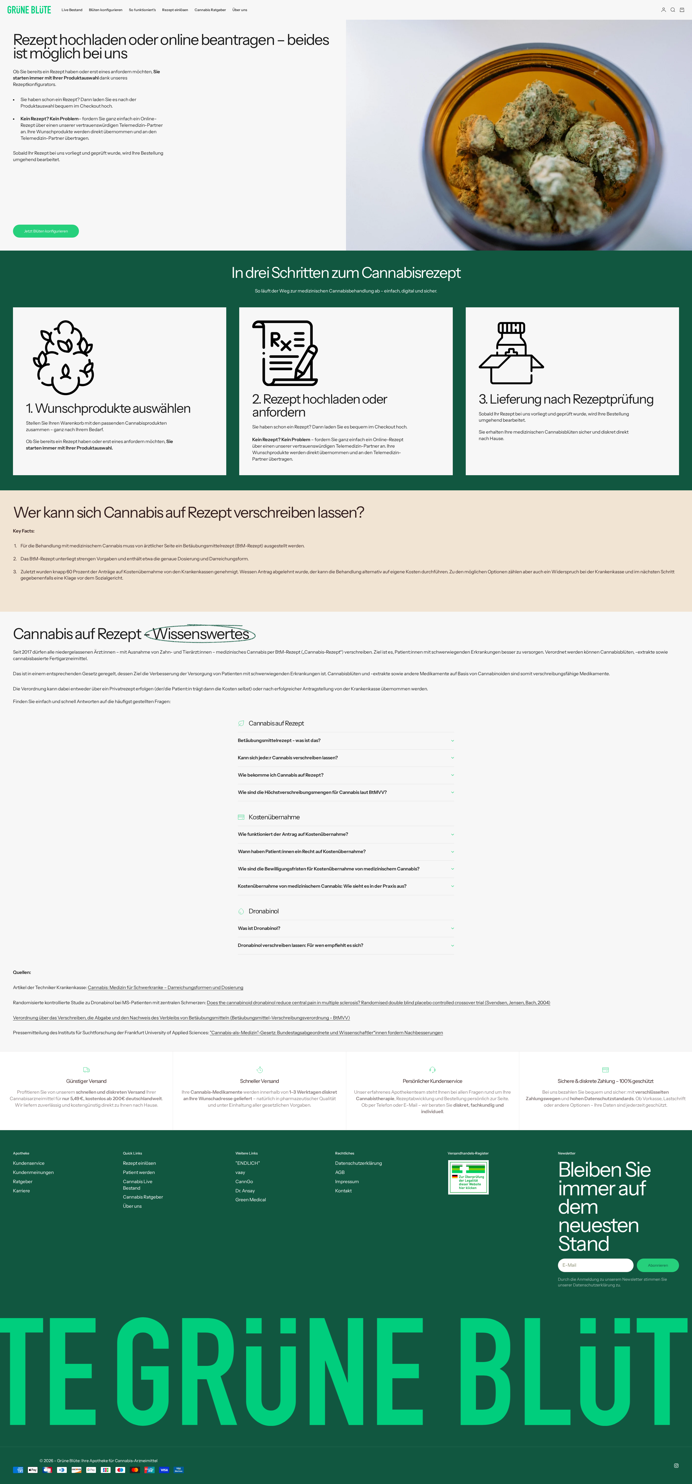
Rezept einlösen (175, 10)
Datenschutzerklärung (358, 1163)
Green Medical (250, 1199)
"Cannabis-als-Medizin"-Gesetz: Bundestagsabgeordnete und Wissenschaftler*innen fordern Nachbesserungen (326, 1032)
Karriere (21, 1190)
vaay (240, 1172)
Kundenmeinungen (33, 1172)
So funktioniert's (142, 10)
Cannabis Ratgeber (210, 10)
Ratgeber (22, 1181)
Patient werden (139, 1172)
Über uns (239, 10)
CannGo (244, 1181)
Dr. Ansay (245, 1190)
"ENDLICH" (247, 1163)
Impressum (347, 1181)
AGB (340, 1172)
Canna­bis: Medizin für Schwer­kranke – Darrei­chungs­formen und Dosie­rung (165, 987)
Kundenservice (29, 1163)
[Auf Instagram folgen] (676, 1465)
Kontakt (343, 1190)
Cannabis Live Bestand (137, 1185)
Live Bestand (72, 10)
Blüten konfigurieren (105, 10)
